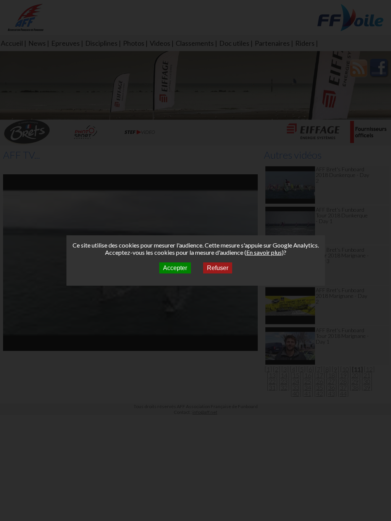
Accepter (175, 268)
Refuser (217, 268)
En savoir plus (264, 252)
